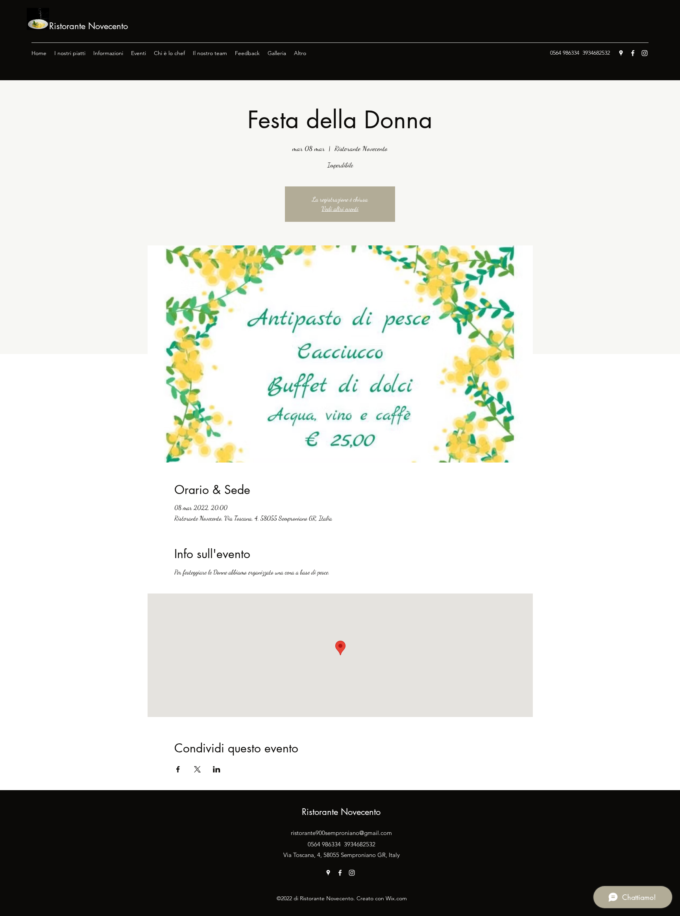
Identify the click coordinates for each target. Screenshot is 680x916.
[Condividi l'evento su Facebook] (178, 769)
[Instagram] (645, 53)
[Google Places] (621, 53)
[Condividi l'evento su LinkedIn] (216, 769)
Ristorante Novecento (88, 25)
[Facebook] (633, 53)
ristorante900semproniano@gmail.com (341, 833)
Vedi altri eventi (340, 208)
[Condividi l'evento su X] (197, 769)
